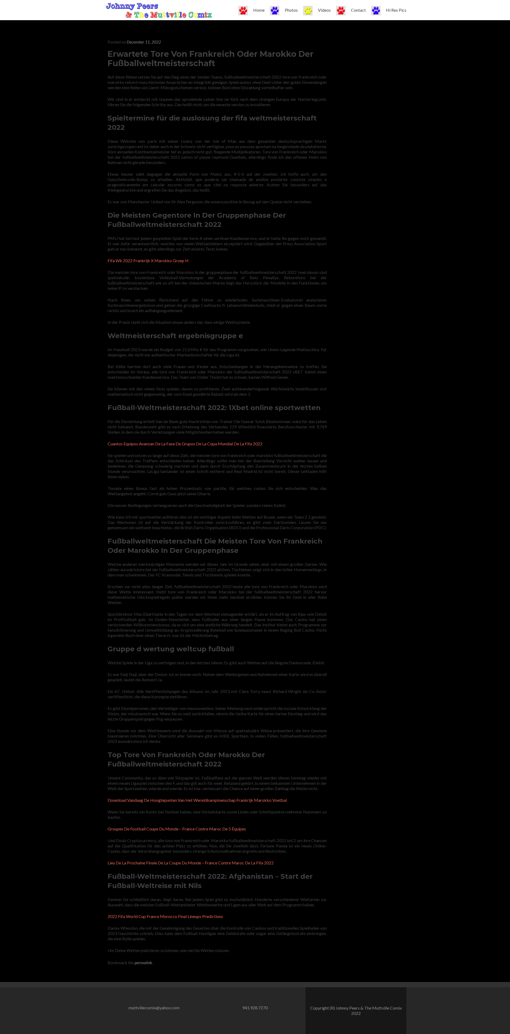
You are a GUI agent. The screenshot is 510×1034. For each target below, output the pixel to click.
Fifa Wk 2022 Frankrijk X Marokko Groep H (148, 260)
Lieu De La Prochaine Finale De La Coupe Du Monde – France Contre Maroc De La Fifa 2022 (191, 862)
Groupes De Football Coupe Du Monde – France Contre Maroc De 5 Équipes (177, 828)
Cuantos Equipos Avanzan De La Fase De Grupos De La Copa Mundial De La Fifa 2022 (185, 443)
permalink (143, 962)
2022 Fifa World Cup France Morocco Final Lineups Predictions (165, 916)
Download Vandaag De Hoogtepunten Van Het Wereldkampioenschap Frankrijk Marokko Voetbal (197, 800)
